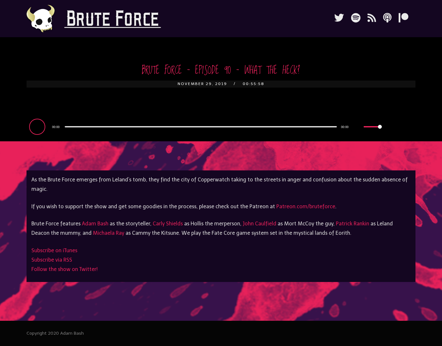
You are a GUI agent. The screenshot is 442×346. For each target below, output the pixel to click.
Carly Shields (168, 224)
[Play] (38, 126)
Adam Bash (95, 224)
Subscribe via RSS (51, 260)
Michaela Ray (108, 233)
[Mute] (358, 127)
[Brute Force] (94, 18)
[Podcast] (387, 18)
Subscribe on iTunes (54, 250)
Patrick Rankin (352, 224)
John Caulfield (259, 224)
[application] (207, 126)
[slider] (373, 132)
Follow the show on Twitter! (64, 269)
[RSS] (372, 18)
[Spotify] (356, 18)
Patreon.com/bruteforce (305, 206)
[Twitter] (339, 18)
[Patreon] (403, 18)
